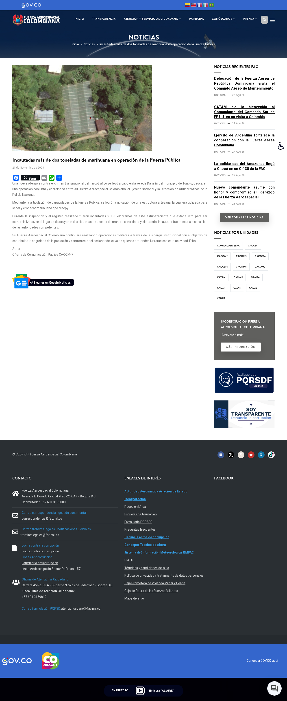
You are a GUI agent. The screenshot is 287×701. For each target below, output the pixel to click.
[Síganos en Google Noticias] (44, 275)
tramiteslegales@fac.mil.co (39, 535)
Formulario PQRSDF (138, 522)
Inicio (75, 44)
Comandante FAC (228, 245)
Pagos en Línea (135, 506)
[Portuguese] (211, 5)
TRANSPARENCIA (104, 19)
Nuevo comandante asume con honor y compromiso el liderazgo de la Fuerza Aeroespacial (244, 192)
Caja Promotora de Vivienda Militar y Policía (154, 583)
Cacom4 (260, 256)
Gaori (237, 288)
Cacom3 (241, 256)
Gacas (253, 288)
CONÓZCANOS (222, 19)
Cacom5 (222, 266)
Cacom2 (222, 256)
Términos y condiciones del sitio (146, 568)
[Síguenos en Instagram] (241, 454)
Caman (238, 277)
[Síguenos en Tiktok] (271, 454)
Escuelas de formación (140, 514)
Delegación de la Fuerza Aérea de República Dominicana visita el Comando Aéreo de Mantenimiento (244, 83)
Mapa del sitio (134, 598)
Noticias (89, 44)
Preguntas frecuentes (140, 529)
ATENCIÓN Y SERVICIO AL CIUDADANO (151, 19)
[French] (199, 5)
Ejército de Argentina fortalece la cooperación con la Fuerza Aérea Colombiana (244, 140)
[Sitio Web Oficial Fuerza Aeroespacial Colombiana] (39, 19)
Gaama (255, 277)
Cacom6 (241, 266)
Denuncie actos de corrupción (146, 537)
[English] (193, 5)
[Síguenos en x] (231, 454)
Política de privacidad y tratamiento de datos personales (164, 575)
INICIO (79, 19)
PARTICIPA (196, 19)
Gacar (221, 288)
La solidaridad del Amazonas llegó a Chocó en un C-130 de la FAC (244, 166)
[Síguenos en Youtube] (251, 454)
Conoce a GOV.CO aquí (262, 660)
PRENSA (248, 19)
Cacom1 (253, 245)
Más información (240, 347)
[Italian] (205, 5)
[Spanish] (187, 5)
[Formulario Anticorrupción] (244, 403)
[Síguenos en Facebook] (220, 454)
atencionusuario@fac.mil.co (80, 608)
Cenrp (221, 298)
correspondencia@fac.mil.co (42, 518)
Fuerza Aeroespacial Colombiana (53, 454)
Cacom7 (260, 266)
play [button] (140, 690)
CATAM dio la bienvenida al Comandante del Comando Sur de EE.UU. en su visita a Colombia (244, 112)
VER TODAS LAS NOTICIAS (244, 217)
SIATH (128, 560)
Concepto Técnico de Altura (145, 545)
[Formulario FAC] (244, 369)
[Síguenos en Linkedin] (261, 454)
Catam (221, 277)
